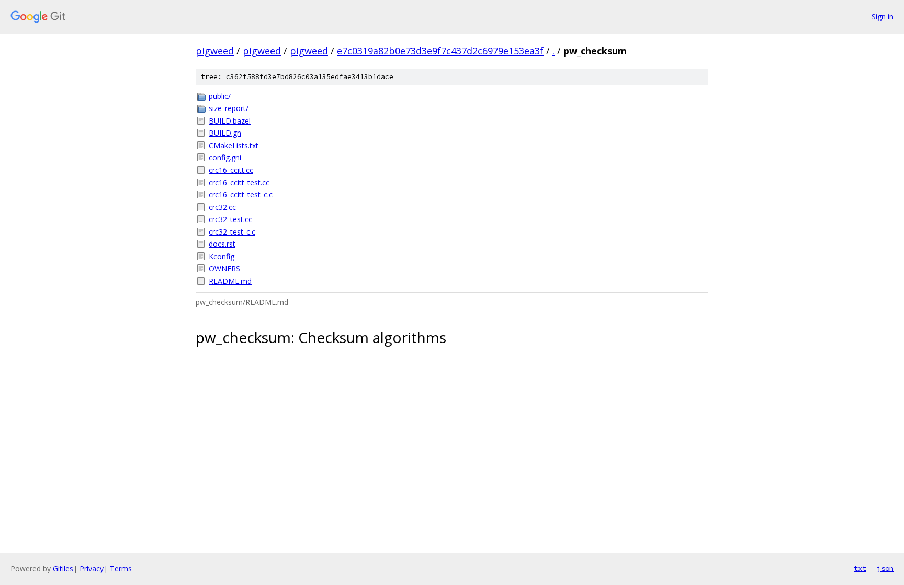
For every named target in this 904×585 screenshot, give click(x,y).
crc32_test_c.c (232, 232)
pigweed (215, 51)
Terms (121, 568)
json (885, 568)
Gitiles (63, 568)
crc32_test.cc (230, 219)
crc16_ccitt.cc (231, 170)
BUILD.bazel (230, 121)
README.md (230, 281)
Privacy (92, 568)
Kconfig (221, 256)
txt (860, 568)
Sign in (883, 16)
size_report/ (228, 108)
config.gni (225, 157)
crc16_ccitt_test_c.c (241, 195)
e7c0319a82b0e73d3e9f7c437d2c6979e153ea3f (440, 51)
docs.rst (222, 244)
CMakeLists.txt (233, 145)
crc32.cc (222, 207)
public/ (220, 96)
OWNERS (224, 268)
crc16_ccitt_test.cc (239, 182)
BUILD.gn (225, 133)
